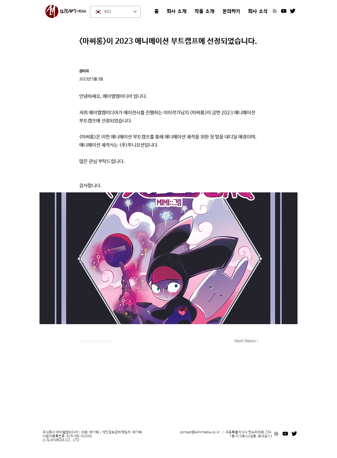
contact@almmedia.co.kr (200, 432)
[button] (177, 12)
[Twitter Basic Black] (292, 11)
